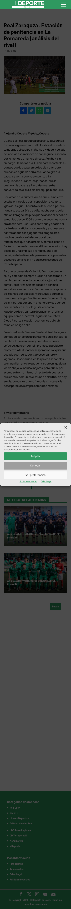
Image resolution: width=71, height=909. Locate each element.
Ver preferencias (35, 475)
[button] (65, 427)
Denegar (35, 465)
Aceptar (35, 456)
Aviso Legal (46, 481)
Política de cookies (28, 481)
